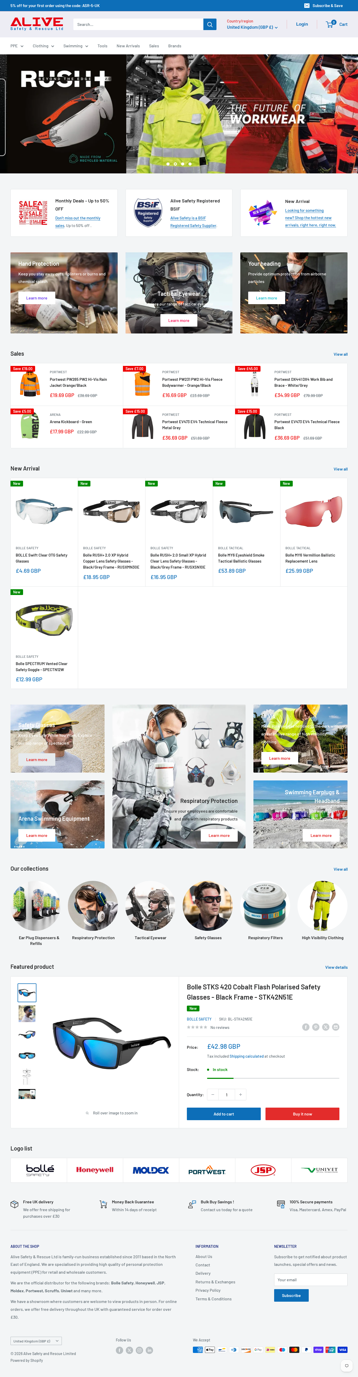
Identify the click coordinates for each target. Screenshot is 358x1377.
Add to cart (224, 1113)
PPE (14, 45)
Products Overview (214, 147)
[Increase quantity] (240, 1094)
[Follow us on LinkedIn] (149, 1350)
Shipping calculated (247, 1056)
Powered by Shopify (26, 1360)
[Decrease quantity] (212, 1094)
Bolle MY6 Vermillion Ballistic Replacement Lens (310, 558)
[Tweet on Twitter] (325, 1027)
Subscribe (291, 1295)
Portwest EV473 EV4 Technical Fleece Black (307, 424)
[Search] (209, 24)
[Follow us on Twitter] (129, 1350)
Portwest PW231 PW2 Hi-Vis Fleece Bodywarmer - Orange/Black (192, 382)
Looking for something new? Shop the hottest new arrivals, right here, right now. (310, 217)
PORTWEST (58, 372)
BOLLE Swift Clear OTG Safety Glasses (41, 558)
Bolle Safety (27, 548)
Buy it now (302, 1113)
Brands (174, 45)
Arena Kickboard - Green (71, 421)
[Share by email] (335, 1027)
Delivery (203, 1273)
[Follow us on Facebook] (119, 1350)
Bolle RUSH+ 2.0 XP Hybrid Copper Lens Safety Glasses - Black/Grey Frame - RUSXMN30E (111, 561)
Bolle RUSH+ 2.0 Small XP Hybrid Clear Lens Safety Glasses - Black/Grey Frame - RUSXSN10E (178, 561)
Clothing (40, 45)
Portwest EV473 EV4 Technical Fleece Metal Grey (194, 424)
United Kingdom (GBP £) (31, 1341)
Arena (55, 414)
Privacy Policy (208, 1290)
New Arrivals (128, 45)
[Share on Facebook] (306, 1027)
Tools (102, 45)
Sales (154, 45)
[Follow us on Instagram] (139, 1350)
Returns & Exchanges (215, 1281)
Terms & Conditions (214, 1298)
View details (337, 967)
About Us (204, 1256)
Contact (203, 1264)
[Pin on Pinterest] (315, 1027)
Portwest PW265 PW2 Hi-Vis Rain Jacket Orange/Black (78, 382)
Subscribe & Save (328, 5)
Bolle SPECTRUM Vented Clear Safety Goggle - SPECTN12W (42, 666)
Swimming (73, 45)
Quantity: (195, 1094)
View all (341, 354)
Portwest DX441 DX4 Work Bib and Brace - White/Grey (303, 382)
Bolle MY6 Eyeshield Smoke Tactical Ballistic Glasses (241, 558)
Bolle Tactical (230, 548)
